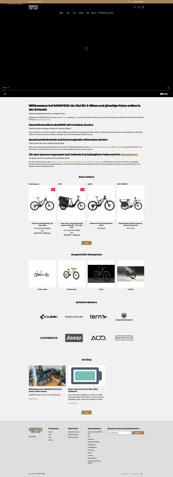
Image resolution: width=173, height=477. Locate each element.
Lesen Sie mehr (33, 398)
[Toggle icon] (134, 7)
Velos (76, 117)
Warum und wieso (92, 458)
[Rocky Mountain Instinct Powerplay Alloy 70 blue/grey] (42, 203)
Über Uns (94, 13)
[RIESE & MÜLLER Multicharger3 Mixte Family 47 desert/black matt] (130, 203)
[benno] (74, 338)
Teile (49, 437)
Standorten (117, 147)
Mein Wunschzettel (73, 437)
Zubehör (50, 440)
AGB (89, 436)
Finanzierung (129, 154)
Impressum (90, 439)
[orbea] (49, 338)
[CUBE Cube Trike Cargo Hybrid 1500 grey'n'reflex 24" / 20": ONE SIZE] (71, 203)
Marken (111, 13)
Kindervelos (71, 289)
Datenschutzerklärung (93, 442)
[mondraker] (124, 317)
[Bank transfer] (134, 473)
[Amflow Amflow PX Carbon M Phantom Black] (101, 203)
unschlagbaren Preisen (43, 119)
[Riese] (74, 317)
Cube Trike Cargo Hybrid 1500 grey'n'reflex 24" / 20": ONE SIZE (72, 225)
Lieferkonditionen (92, 447)
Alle (86, 243)
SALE (88, 13)
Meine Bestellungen (73, 434)
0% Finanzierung (103, 13)
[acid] (99, 338)
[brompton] (124, 338)
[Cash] (124, 473)
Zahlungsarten (91, 445)
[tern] (99, 317)
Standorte (90, 455)
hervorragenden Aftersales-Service (100, 147)
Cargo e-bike (42, 289)
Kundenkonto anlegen (73, 432)
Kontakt (90, 453)
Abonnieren (138, 433)
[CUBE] (49, 317)
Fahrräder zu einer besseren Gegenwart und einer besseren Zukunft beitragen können (77, 162)
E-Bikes (64, 117)
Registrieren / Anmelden (138, 2)
